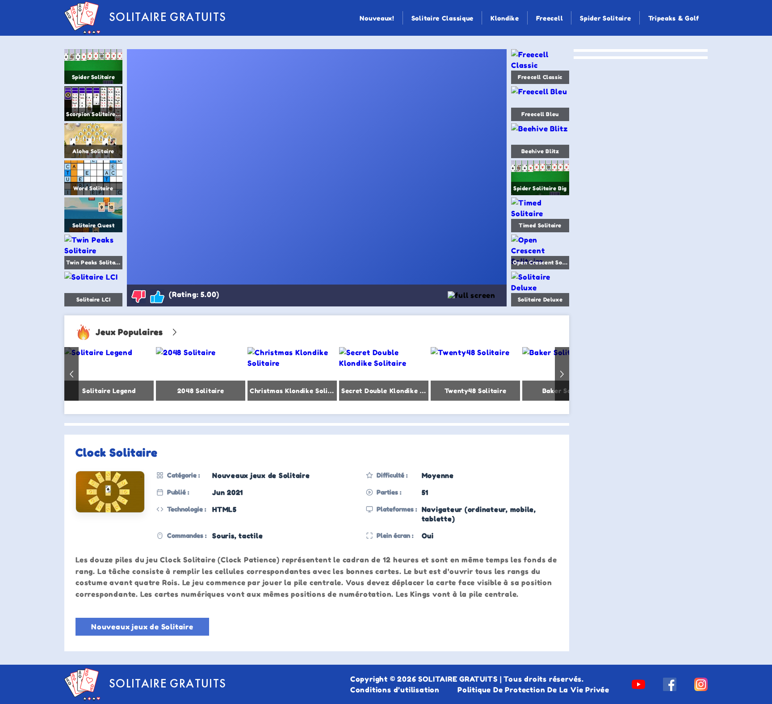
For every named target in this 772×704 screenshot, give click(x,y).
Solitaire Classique (442, 18)
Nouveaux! (377, 18)
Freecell (549, 18)
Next (562, 374)
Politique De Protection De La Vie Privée (533, 689)
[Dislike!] (138, 296)
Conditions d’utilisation (395, 689)
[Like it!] (157, 296)
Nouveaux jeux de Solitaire (142, 626)
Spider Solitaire (605, 18)
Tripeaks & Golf (674, 18)
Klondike (505, 18)
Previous (71, 374)
